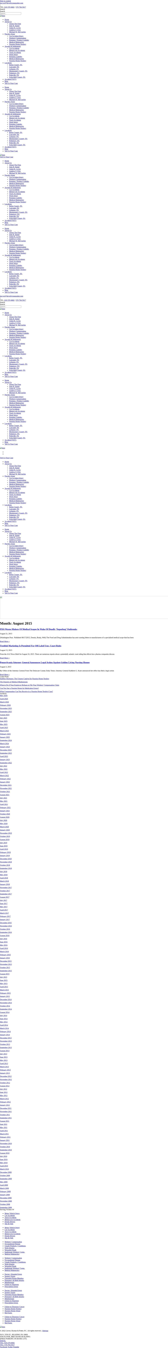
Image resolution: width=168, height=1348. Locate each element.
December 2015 (6, 961)
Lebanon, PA (14, 69)
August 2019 (4, 840)
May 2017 (3, 907)
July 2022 (3, 766)
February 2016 (5, 955)
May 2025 (3, 724)
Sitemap (45, 1331)
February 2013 (5, 1070)
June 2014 (3, 1019)
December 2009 (6, 1172)
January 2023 (5, 760)
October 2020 (5, 814)
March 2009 (4, 1188)
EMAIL (3, 1341)
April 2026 (4, 699)
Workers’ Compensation (13, 1242)
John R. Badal (14, 26)
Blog (6, 81)
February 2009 (5, 1191)
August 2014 (4, 1012)
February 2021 (5, 808)
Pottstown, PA (14, 73)
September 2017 (6, 894)
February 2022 (5, 779)
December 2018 (6, 859)
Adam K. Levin (15, 28)
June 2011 (3, 1124)
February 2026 (5, 705)
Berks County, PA (15, 65)
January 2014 (5, 1035)
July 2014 (3, 1016)
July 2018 (3, 872)
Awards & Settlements (13, 46)
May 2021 (3, 801)
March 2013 (4, 1067)
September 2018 (6, 868)
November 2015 (6, 964)
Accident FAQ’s (10, 79)
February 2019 (5, 852)
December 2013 (6, 1038)
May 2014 (3, 1022)
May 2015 (3, 984)
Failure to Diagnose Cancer (14, 1307)
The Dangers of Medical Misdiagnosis (14, 682)
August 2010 (4, 1153)
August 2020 (4, 817)
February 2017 (5, 916)
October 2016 (5, 929)
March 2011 (4, 1134)
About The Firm (15, 24)
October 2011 (5, 1115)
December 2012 (6, 1076)
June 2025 (3, 721)
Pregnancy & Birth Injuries (14, 1280)
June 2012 (3, 1092)
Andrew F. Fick (15, 30)
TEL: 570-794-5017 (7, 1345)
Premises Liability (15, 57)
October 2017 (5, 891)
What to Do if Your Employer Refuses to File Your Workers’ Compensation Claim (29, 685)
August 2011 (4, 1121)
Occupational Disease (12, 1244)
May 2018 (3, 875)
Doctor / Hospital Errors (13, 1274)
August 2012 (4, 1086)
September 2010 (6, 1150)
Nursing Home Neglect (17, 44)
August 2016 (4, 936)
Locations (8, 63)
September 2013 (6, 1048)
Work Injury (13, 55)
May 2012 (3, 1095)
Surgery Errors (10, 1276)
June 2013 (3, 1057)
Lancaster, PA (14, 67)
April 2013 (4, 1064)
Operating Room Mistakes (14, 1278)
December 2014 (6, 1000)
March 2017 (4, 913)
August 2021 (4, 795)
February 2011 (5, 1137)
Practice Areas (10, 34)
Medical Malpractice (16, 42)
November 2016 (6, 926)
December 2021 (6, 785)
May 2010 (3, 1163)
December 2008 (6, 1198)
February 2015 (5, 993)
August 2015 (4, 974)
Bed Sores (8, 1313)
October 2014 (5, 1006)
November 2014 (6, 1003)
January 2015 (5, 996)
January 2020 (5, 830)
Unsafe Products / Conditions (15, 1246)
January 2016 (5, 958)
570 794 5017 (21, 7)
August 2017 (4, 897)
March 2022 (4, 776)
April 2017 (4, 910)
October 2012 (5, 1083)
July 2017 (3, 900)
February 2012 (5, 1102)
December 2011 (5, 1108)
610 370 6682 (9, 7)
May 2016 (3, 945)
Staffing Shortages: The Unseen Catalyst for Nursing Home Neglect (24, 679)
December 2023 (6, 750)
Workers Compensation (17, 38)
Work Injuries (9, 1248)
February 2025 (5, 734)
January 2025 (5, 737)
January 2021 (5, 811)
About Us (8, 22)
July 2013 (3, 1054)
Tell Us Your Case (11, 83)
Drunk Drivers (10, 1222)
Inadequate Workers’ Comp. (15, 1252)
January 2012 (5, 1105)
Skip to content (5, 1)
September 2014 (6, 1009)
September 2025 (6, 712)
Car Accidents (14, 48)
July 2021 (3, 798)
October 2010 (5, 1147)
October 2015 (5, 968)
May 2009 (3, 1182)
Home (7, 20)
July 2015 (3, 977)
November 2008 (6, 1201)
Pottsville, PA (14, 75)
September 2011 (6, 1118)
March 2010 (4, 1169)
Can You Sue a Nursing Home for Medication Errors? (19, 688)
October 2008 (5, 1204)
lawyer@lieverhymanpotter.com (11, 3)
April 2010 (4, 1166)
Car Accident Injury (16, 36)
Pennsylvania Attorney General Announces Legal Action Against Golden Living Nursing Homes (45, 662)
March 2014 (4, 1028)
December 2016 (6, 923)
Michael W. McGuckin (17, 32)
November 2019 (6, 833)
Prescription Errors (11, 1287)
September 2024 (6, 740)
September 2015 (6, 971)
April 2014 (4, 1025)
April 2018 (4, 878)
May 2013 (3, 1060)
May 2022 (3, 769)
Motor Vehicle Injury (12, 1213)
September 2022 (6, 763)
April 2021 (4, 804)
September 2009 (6, 1179)
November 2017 (6, 888)
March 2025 (4, 731)
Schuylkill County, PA (17, 77)
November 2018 (6, 862)
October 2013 (5, 1044)
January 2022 (5, 782)
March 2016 (4, 952)
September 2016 (6, 932)
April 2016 (4, 948)
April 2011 (4, 1131)
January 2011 (5, 1140)
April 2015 (4, 987)
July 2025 (3, 718)
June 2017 (3, 904)
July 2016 (3, 939)
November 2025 (6, 708)
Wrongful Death (10, 1250)
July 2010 (3, 1156)
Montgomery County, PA (18, 71)
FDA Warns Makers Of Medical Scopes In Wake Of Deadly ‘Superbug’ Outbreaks (38, 629)
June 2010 (3, 1159)
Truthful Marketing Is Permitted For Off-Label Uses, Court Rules (30, 646)
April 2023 (4, 756)
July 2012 (3, 1089)
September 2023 (6, 753)
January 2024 (5, 747)
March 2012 (4, 1099)
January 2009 (5, 1195)
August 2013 (4, 1051)
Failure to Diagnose (12, 1284)
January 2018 (5, 884)
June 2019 (3, 846)
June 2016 (3, 942)
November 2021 (6, 788)
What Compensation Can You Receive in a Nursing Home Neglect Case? (26, 691)
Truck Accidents (15, 52)
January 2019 (5, 856)
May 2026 (3, 696)
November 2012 (6, 1080)
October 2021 (5, 792)
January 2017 (5, 920)
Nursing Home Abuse (12, 1311)
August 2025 (4, 715)
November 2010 (6, 1143)
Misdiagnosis (9, 1282)
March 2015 (4, 990)
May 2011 (3, 1127)
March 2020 (4, 827)
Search (2, 9)
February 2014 (5, 1032)
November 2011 (6, 1111)
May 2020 (3, 824)
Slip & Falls (9, 1224)
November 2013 (6, 1041)
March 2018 (4, 881)
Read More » (4, 641)
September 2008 (6, 1207)
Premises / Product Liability (19, 40)
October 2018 (5, 865)
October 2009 (5, 1175)
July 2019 (3, 843)
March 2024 (4, 744)
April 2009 (4, 1185)
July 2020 (3, 820)
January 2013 (5, 1073)
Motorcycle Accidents (17, 50)
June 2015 (3, 980)
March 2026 (4, 702)
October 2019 (5, 836)
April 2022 (4, 772)
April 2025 (4, 728)
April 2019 (4, 849)
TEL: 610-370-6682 (7, 1343)
